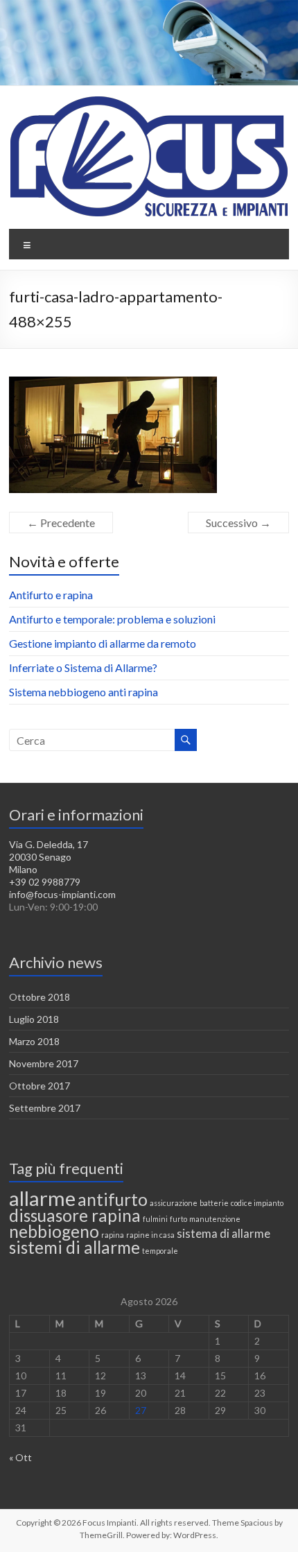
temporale (160, 1250)
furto (178, 1218)
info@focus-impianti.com (62, 894)
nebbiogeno (54, 1231)
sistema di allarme (223, 1233)
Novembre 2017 (43, 1063)
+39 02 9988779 (44, 882)
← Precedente (61, 522)
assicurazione (174, 1202)
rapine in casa (150, 1234)
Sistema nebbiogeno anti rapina (83, 691)
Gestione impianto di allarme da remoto (102, 643)
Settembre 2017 (44, 1108)
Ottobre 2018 (39, 997)
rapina (112, 1234)
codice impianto (257, 1202)
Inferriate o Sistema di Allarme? (83, 667)
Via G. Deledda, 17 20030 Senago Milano (48, 856)
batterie (214, 1202)
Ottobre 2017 (39, 1086)
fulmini (155, 1218)
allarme (42, 1198)
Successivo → (238, 522)
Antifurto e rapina (51, 594)
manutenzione (214, 1218)
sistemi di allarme (74, 1247)
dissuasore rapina (75, 1215)
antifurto (113, 1199)
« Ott (20, 1457)
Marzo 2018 (34, 1041)
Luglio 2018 (34, 1019)
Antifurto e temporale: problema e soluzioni (112, 619)
